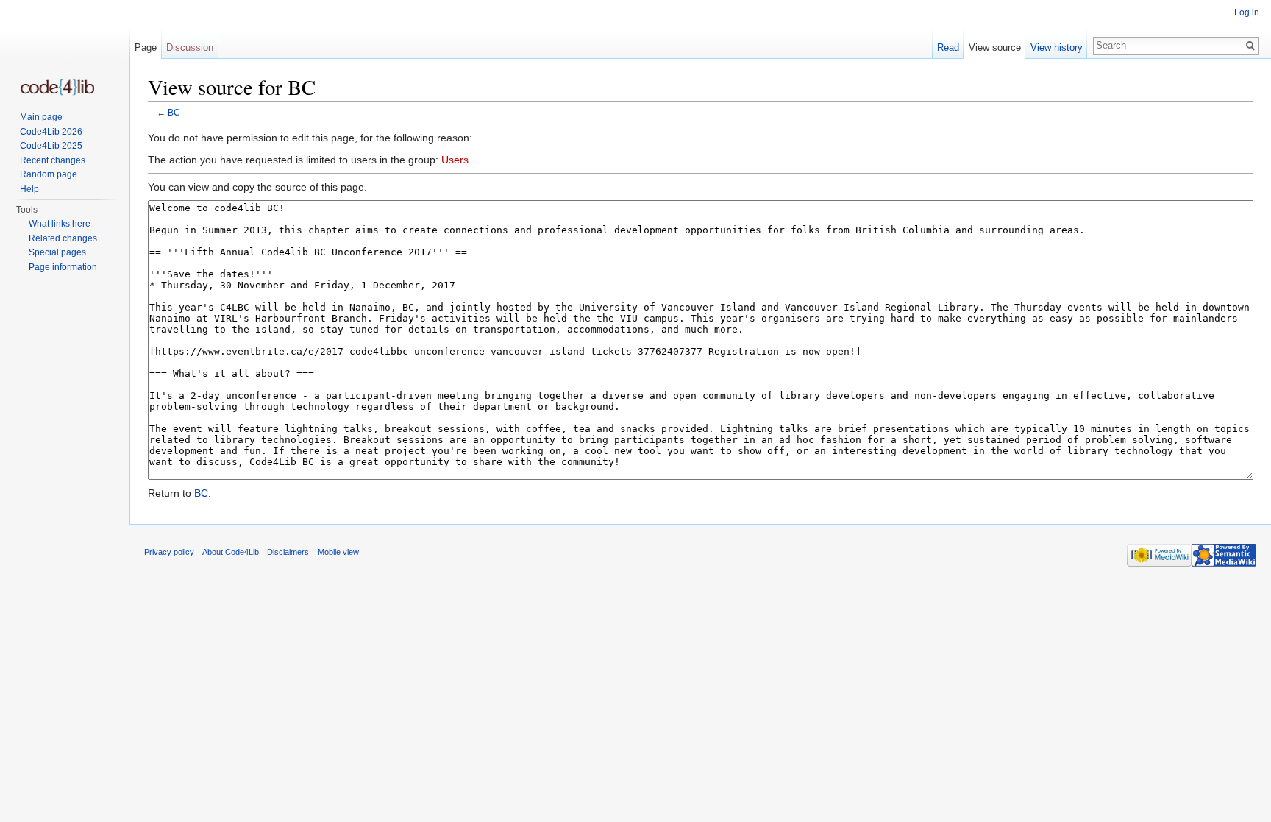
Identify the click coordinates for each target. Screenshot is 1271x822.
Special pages (57, 252)
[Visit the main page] (57, 87)
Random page (48, 174)
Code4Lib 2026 (51, 132)
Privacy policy (169, 552)
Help (29, 189)
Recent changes (52, 160)
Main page (41, 117)
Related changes (63, 238)
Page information (63, 267)
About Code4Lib (230, 552)
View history (1056, 47)
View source (995, 47)
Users (455, 160)
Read (948, 47)
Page (146, 47)
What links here (59, 224)
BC (174, 112)
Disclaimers (288, 552)
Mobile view (338, 552)
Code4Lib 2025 (51, 146)
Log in (1246, 12)
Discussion (189, 47)
